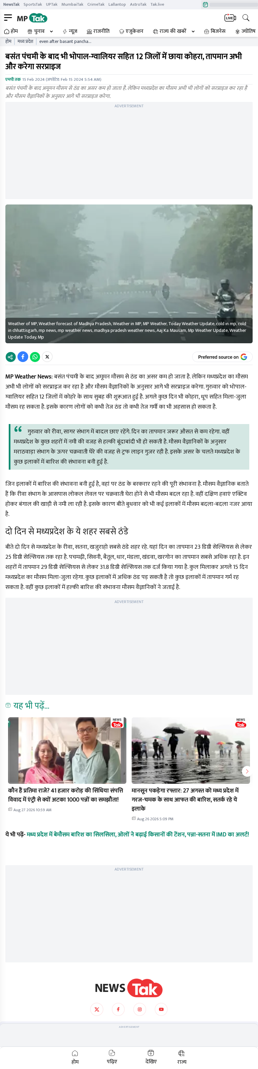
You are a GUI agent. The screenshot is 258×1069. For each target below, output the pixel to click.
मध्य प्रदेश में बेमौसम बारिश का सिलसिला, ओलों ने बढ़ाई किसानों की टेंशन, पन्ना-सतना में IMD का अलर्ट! (138, 835)
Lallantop (117, 4)
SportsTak (33, 4)
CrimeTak (95, 4)
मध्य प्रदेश (25, 41)
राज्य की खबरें (173, 31)
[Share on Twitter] (47, 356)
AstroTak (138, 4)
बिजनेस (218, 31)
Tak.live (157, 4)
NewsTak (11, 4)
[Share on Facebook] (22, 356)
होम (14, 31)
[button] (67, 750)
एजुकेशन (134, 31)
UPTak (51, 4)
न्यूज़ (73, 31)
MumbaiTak (72, 4)
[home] (129, 987)
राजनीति (101, 31)
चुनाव (39, 31)
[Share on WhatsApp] (35, 356)
